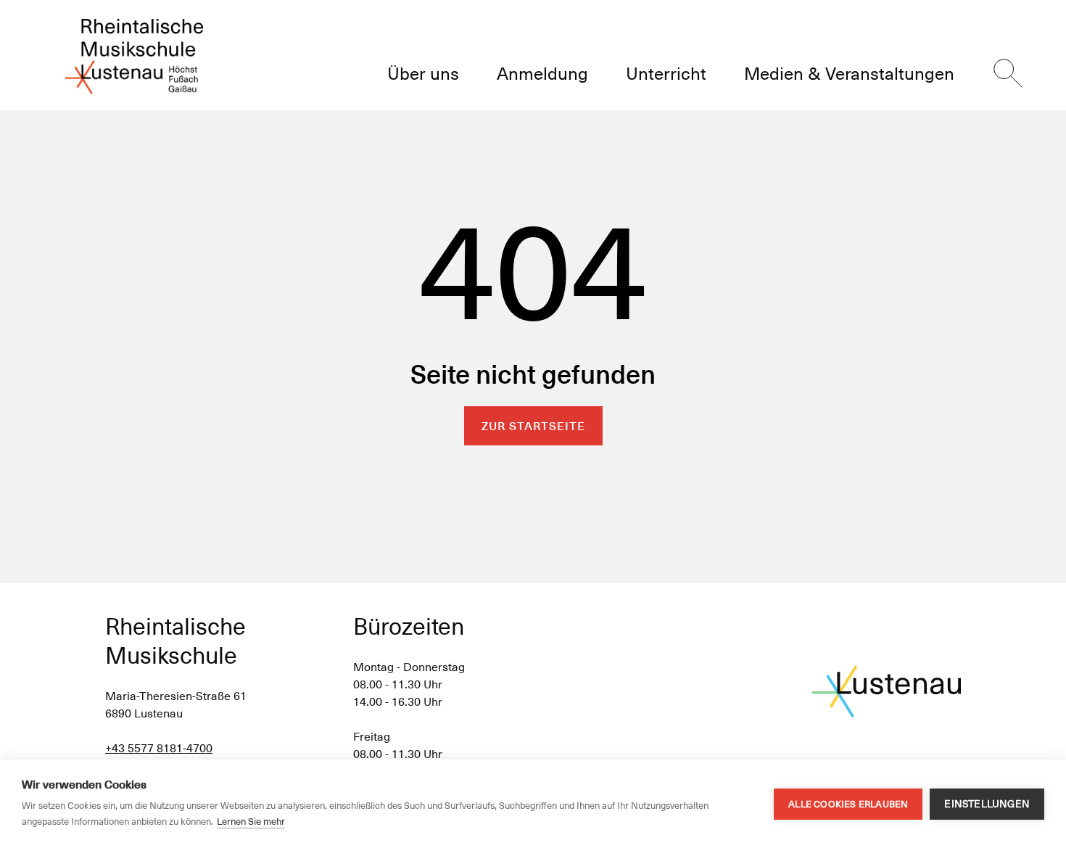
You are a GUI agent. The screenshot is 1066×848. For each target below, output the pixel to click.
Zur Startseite (533, 426)
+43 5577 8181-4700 (158, 748)
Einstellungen (987, 803)
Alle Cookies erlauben (848, 804)
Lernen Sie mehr (251, 821)
